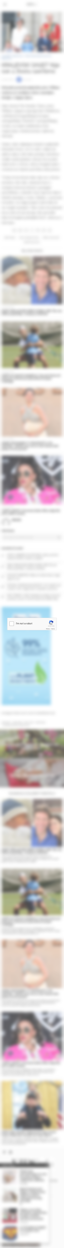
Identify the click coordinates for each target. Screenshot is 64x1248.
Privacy (48, 629)
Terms (53, 629)
